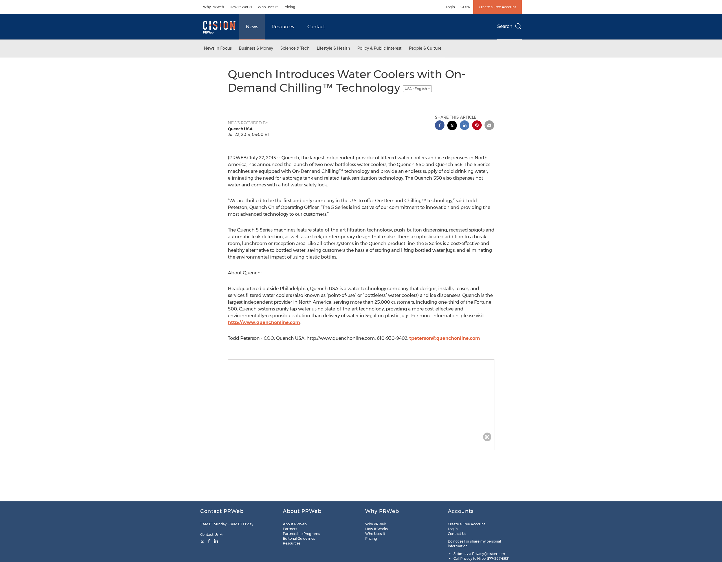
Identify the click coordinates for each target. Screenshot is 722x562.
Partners (290, 529)
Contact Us (209, 534)
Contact (316, 26)
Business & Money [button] (256, 48)
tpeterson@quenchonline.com (444, 338)
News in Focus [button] (218, 48)
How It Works (241, 7)
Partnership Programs (301, 534)
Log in (453, 529)
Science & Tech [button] (294, 48)
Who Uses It (268, 7)
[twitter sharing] (452, 126)
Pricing (289, 7)
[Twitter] (203, 541)
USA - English (416, 89)
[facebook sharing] (439, 125)
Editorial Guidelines (299, 538)
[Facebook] (209, 541)
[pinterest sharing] (477, 125)
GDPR (465, 7)
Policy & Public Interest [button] (379, 48)
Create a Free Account (497, 7)
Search (504, 26)
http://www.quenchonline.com (264, 322)
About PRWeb (295, 524)
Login (450, 7)
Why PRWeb (213, 7)
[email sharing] (489, 125)
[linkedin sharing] (464, 125)
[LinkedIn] (216, 541)
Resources (283, 26)
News (252, 26)
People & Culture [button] (425, 48)
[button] (361, 402)
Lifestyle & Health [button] (333, 48)
